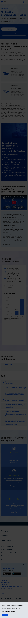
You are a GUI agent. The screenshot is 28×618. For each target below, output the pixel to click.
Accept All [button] (5, 614)
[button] (13, 615)
